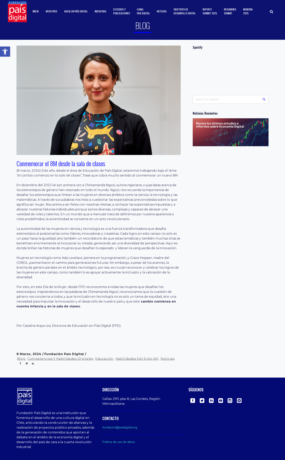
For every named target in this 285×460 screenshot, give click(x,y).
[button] (5, 52)
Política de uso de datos (118, 442)
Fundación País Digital (64, 354)
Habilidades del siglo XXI (137, 359)
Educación (104, 359)
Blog (21, 359)
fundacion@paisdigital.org (119, 427)
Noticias (167, 359)
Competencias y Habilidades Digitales (60, 359)
